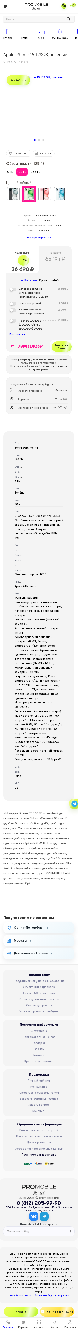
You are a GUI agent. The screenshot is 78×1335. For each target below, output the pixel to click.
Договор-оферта (39, 1142)
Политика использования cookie (39, 1136)
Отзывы (39, 1049)
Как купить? (38, 1086)
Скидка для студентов (39, 987)
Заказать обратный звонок (39, 1098)
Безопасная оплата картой (39, 1130)
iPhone (8, 38)
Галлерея (39, 1043)
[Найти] (68, 19)
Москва (20, 940)
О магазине (39, 1030)
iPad (24, 38)
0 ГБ (10, 172)
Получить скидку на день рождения (39, 981)
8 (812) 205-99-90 (39, 1203)
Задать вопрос (39, 1104)
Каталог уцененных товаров (39, 999)
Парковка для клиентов (39, 1036)
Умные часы (60, 38)
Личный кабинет (39, 1080)
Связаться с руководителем (39, 1092)
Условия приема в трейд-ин (39, 1011)
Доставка (39, 1055)
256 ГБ (35, 172)
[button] (35, 140)
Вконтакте (33, 1216)
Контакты (39, 1111)
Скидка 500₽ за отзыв (39, 993)
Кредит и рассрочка (38, 1061)
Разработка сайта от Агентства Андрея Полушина (39, 1295)
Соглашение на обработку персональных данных (31, 1287)
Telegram (44, 1216)
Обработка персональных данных (39, 1148)
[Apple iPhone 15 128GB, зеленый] (39, 106)
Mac (41, 38)
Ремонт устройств (39, 1005)
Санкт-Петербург (29, 927)
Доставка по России (31, 953)
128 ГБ (22, 172)
